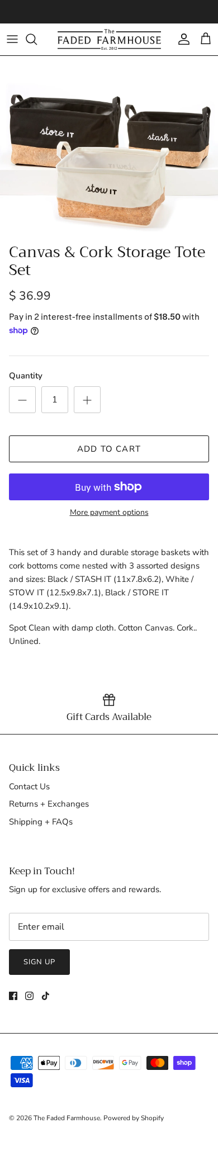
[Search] (37, 39)
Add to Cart (109, 448)
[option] (109, 147)
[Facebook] (13, 996)
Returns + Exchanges (49, 803)
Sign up (39, 962)
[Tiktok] (45, 996)
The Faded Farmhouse (67, 1118)
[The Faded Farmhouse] (109, 39)
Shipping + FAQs (41, 821)
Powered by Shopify (133, 1118)
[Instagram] (29, 996)
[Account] (181, 39)
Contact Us (29, 786)
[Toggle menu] (12, 39)
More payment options (109, 513)
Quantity (25, 375)
